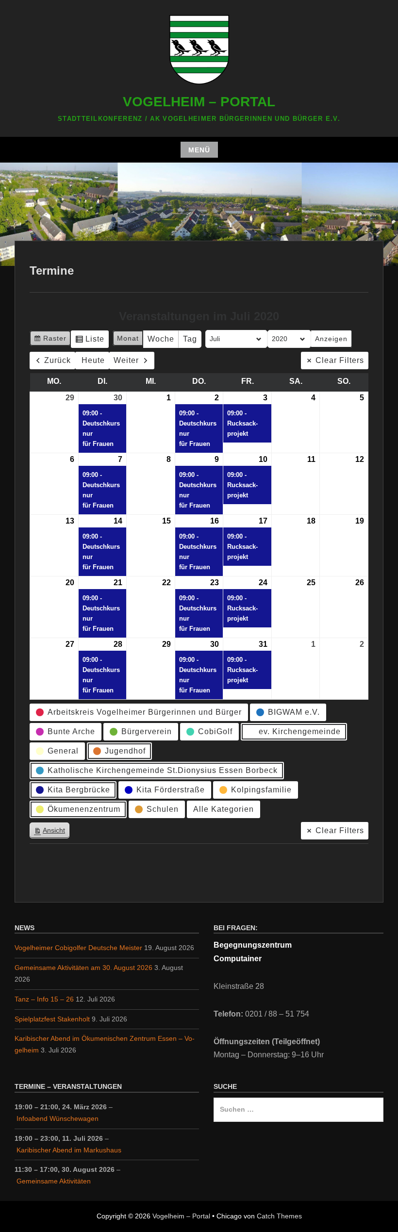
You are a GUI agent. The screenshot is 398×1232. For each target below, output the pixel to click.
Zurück (57, 360)
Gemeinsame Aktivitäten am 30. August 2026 (83, 967)
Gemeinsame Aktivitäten (54, 1181)
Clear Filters (339, 360)
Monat (128, 338)
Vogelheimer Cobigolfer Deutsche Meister (78, 948)
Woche (161, 339)
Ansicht (51, 832)
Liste (89, 341)
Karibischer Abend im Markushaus (69, 1150)
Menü (199, 150)
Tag (190, 339)
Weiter (126, 360)
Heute (93, 360)
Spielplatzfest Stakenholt (52, 1019)
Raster (49, 340)
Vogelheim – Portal (199, 101)
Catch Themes (279, 1216)
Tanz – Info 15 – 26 (44, 999)
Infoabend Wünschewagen (58, 1118)
